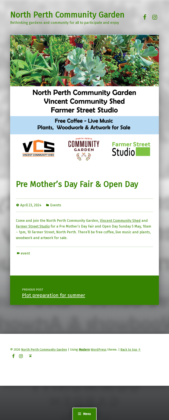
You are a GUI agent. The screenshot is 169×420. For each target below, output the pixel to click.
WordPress (99, 350)
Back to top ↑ (130, 350)
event (25, 253)
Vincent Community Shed (120, 221)
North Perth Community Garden (67, 15)
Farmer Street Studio (33, 226)
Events (55, 205)
